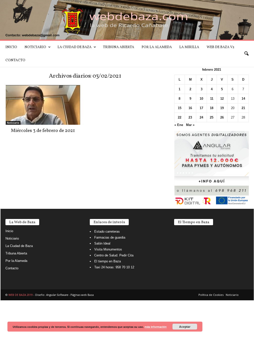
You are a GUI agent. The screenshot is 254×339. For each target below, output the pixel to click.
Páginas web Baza (82, 295)
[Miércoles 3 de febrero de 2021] (43, 105)
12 (222, 98)
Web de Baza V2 (220, 47)
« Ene (178, 125)
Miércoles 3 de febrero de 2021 (43, 130)
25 (211, 117)
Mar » (190, 125)
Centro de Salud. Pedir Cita (113, 255)
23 (190, 117)
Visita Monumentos (108, 249)
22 (179, 117)
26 (222, 117)
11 (211, 98)
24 (201, 117)
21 (243, 108)
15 (179, 108)
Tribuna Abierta (118, 47)
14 (243, 98)
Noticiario (35, 47)
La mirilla (189, 47)
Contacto (15, 60)
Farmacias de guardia (109, 237)
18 (211, 108)
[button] (246, 53)
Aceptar (184, 326)
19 (222, 108)
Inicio (11, 47)
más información (156, 327)
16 (190, 108)
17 (201, 108)
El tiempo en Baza (107, 261)
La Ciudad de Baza (75, 47)
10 (201, 98)
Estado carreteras (107, 231)
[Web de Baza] (127, 20)
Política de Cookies (210, 295)
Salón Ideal (102, 243)
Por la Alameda (157, 47)
